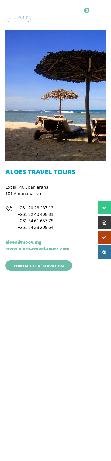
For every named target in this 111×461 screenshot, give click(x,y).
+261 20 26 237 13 (35, 208)
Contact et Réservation (39, 265)
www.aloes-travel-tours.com (37, 249)
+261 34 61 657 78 (35, 221)
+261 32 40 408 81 (35, 214)
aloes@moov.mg (23, 242)
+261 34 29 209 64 (35, 227)
